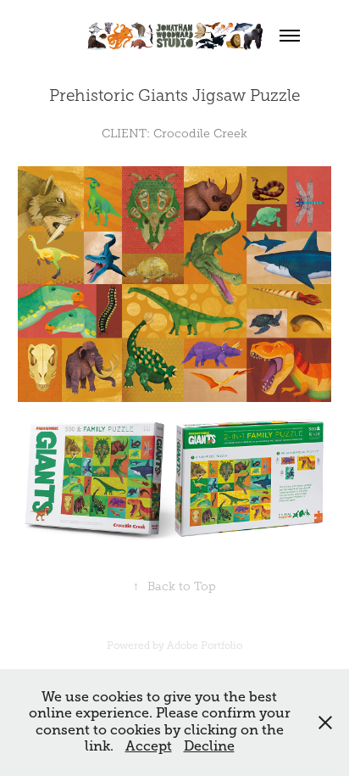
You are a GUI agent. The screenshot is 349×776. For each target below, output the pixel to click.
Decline (209, 746)
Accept (148, 746)
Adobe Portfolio (204, 645)
